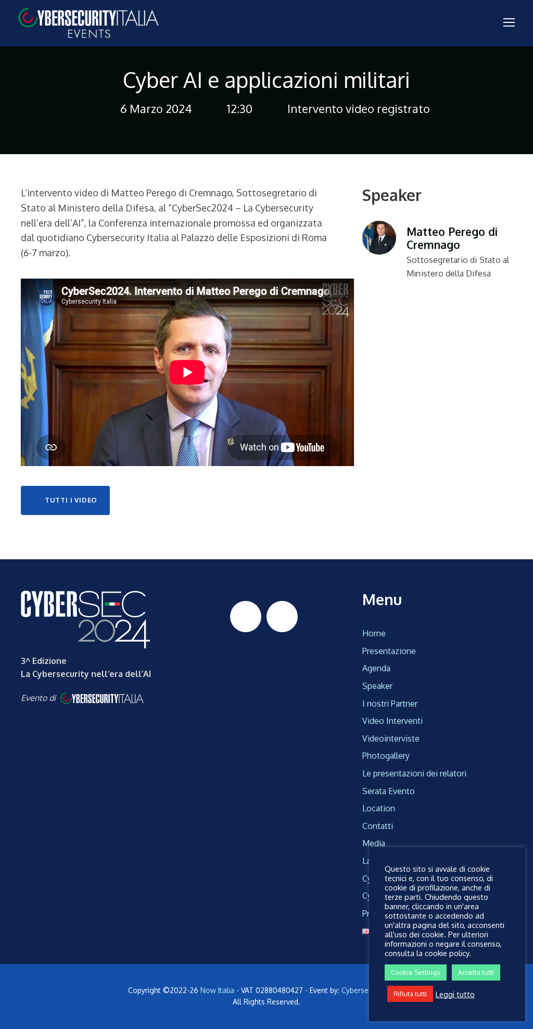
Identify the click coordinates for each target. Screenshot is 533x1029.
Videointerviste (391, 738)
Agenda (376, 668)
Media (373, 843)
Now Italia (217, 990)
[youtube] (282, 616)
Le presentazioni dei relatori (414, 773)
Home (374, 633)
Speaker (377, 686)
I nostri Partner (389, 703)
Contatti (377, 826)
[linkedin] (245, 616)
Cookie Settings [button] (415, 972)
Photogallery (386, 755)
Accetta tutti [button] (476, 972)
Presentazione (389, 651)
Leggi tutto (455, 994)
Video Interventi (392, 721)
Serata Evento (388, 791)
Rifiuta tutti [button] (410, 993)
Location (378, 808)
